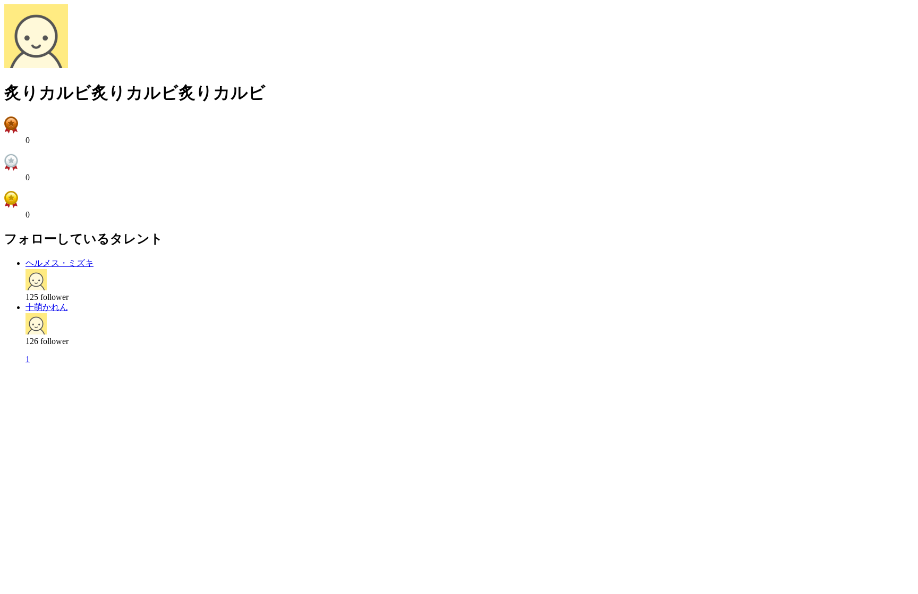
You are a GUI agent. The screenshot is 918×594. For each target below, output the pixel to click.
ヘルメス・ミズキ (60, 262)
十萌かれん (47, 307)
